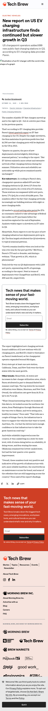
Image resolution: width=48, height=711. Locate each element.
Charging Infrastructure (32, 108)
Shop (5, 606)
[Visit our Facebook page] (9, 579)
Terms (8, 698)
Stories (6, 564)
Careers (6, 609)
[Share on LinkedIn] (13, 484)
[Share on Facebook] (2, 484)
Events (35, 564)
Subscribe (24, 325)
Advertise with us (10, 602)
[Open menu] (42, 4)
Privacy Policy (15, 688)
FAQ (5, 613)
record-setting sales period (25, 210)
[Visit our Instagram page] (4, 579)
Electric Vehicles (16, 108)
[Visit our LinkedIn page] (13, 579)
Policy (21, 698)
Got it (24, 704)
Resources (24, 564)
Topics (15, 564)
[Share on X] (7, 484)
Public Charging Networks (11, 112)
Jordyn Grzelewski (13, 99)
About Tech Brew (10, 573)
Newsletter (9, 568)
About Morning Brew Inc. (13, 598)
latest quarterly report (19, 132)
